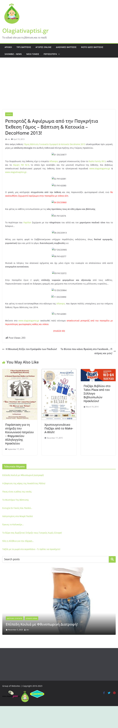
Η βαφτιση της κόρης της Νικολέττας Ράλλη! (23, 483)
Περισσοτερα (50, 54)
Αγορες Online (43, 47)
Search (112, 559)
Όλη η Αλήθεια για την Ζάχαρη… (18, 541)
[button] (58, 54)
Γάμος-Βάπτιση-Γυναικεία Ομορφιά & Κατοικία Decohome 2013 (54, 144)
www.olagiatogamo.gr (99, 168)
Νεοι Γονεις (32, 54)
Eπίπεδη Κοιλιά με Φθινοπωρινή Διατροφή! (23, 475)
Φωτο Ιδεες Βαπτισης (92, 47)
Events (9, 114)
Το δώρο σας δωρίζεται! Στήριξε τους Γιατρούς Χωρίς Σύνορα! (32, 532)
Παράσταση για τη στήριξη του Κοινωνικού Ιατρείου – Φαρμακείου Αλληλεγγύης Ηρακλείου (19, 434)
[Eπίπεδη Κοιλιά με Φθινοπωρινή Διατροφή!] (59, 569)
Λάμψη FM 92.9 (21, 164)
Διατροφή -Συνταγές (14, 618)
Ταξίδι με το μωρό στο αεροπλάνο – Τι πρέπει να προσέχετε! (31, 549)
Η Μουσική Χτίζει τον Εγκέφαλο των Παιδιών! (31, 349)
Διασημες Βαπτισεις (66, 47)
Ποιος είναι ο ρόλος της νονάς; (17, 491)
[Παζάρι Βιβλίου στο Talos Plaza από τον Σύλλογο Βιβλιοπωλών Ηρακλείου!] (98, 371)
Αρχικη (8, 47)
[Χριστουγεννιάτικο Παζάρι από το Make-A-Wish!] (59, 371)
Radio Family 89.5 (97, 161)
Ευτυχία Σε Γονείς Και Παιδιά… (17, 508)
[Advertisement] (59, 88)
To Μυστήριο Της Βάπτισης (15, 499)
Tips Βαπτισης (24, 47)
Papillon (27, 222)
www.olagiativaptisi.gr (15, 172)
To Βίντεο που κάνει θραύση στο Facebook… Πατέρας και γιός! (86, 351)
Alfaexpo (53, 161)
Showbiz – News (13, 54)
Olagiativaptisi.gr (25, 30)
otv (8, 139)
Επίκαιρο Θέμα (31, 618)
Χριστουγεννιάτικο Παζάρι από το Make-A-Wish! (58, 428)
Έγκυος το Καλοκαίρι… (13, 524)
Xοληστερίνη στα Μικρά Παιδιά (17, 516)
